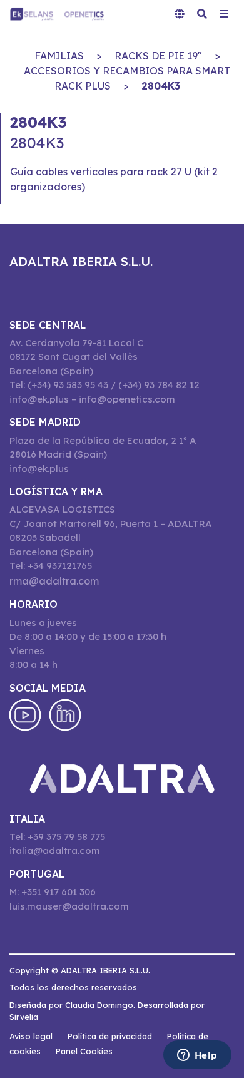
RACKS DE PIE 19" (158, 55)
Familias (59, 55)
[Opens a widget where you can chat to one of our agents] (197, 1056)
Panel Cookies (84, 1051)
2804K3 (160, 86)
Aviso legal (31, 1036)
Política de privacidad (110, 1036)
